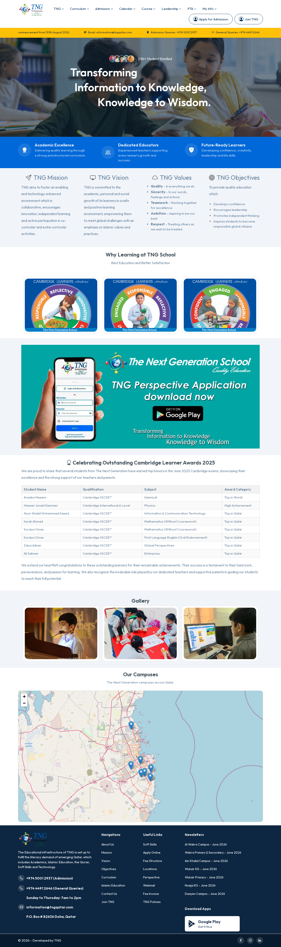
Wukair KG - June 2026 (201, 869)
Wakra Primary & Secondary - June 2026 (213, 852)
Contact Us (109, 894)
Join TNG (251, 19)
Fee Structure (152, 861)
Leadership (170, 9)
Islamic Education (113, 885)
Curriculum (78, 9)
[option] (61, 305)
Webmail (149, 885)
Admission (102, 9)
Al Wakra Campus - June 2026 (206, 844)
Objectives (108, 869)
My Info (208, 9)
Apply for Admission (213, 19)
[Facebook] (241, 940)
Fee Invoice (151, 894)
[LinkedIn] (259, 940)
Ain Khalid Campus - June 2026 (206, 861)
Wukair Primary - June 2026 (204, 877)
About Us (107, 844)
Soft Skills (150, 844)
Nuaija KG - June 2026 (200, 885)
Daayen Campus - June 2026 (205, 894)
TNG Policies (152, 902)
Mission (106, 852)
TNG (57, 9)
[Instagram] (250, 940)
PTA (190, 9)
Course (147, 9)
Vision (105, 861)
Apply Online (151, 852)
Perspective (151, 877)
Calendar (125, 9)
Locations (150, 869)
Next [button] (252, 305)
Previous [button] (29, 305)
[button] (151, 768)
